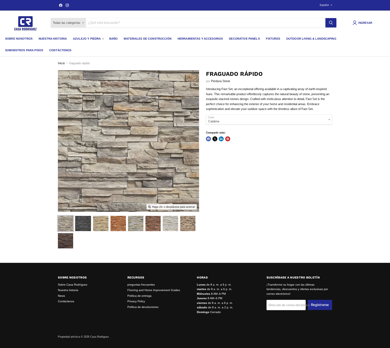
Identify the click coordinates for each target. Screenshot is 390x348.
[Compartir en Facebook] (208, 138)
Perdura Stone (220, 81)
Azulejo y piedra (87, 38)
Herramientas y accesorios (200, 38)
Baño (113, 38)
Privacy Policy (136, 301)
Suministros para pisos (24, 50)
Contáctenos (60, 50)
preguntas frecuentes (141, 284)
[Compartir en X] (214, 138)
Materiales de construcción (147, 38)
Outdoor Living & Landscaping (311, 38)
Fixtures (273, 38)
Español (324, 5)
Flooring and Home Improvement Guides (153, 290)
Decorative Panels (244, 38)
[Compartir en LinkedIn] (221, 138)
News (61, 295)
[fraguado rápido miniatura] (65, 223)
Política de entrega (139, 295)
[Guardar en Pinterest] (227, 138)
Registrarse (320, 305)
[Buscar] (330, 22)
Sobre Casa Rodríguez (72, 284)
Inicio (61, 63)
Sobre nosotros (18, 38)
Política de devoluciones (142, 307)
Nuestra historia (53, 38)
